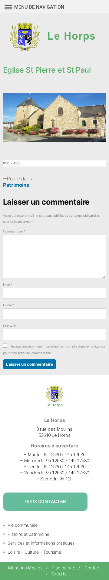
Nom (7, 285)
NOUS (45, 501)
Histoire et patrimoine (28, 534)
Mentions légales (25, 568)
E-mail (9, 305)
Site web (9, 326)
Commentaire (14, 231)
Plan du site (63, 568)
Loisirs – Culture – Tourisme (34, 552)
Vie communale (23, 525)
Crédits (59, 574)
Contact (92, 568)
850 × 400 (11, 163)
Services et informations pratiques (41, 542)
